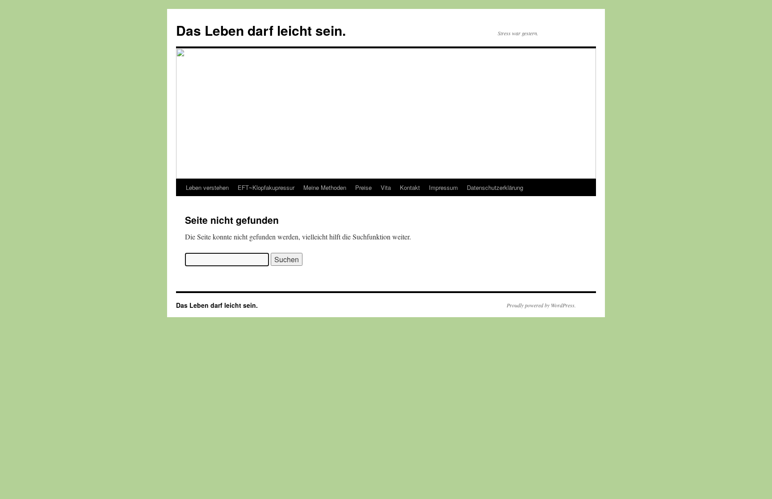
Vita (386, 187)
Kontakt (410, 187)
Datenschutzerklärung (495, 187)
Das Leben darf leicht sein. (261, 30)
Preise (363, 187)
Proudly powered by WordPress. (541, 305)
